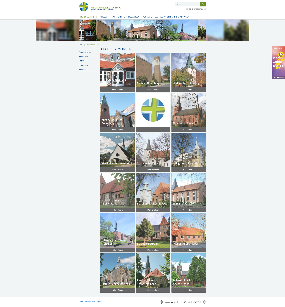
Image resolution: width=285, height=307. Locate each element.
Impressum (83, 302)
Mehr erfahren (117, 89)
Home (81, 45)
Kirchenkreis (119, 17)
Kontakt (99, 302)
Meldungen (133, 17)
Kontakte (147, 17)
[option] (142, 30)
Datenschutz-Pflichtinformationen (172, 17)
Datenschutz (91, 302)
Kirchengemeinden (88, 17)
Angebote (104, 17)
